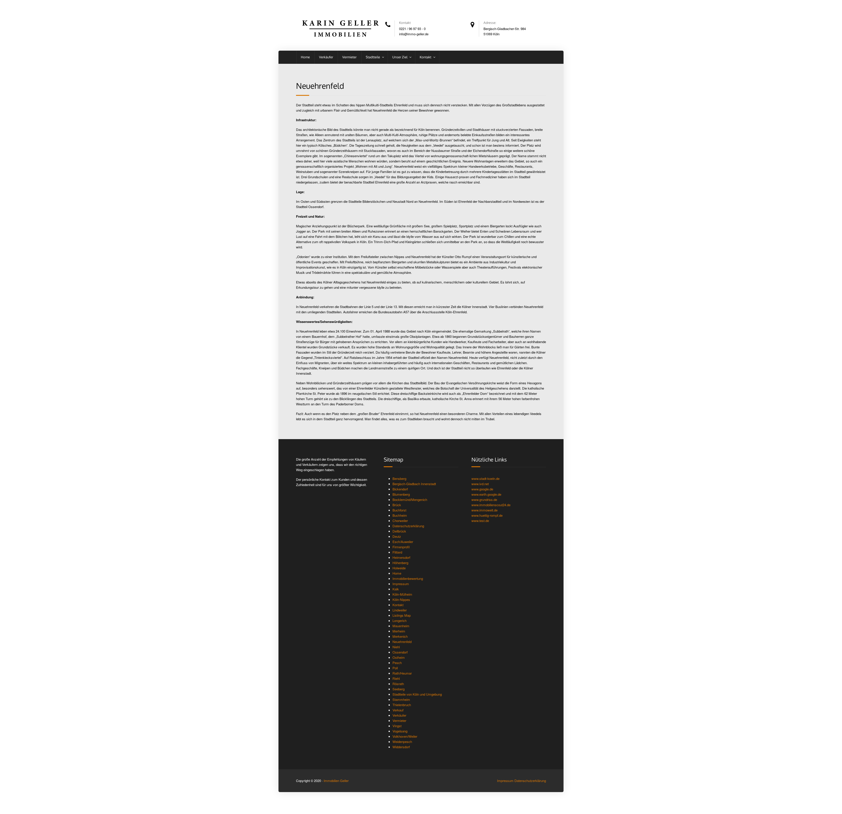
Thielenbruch (401, 704)
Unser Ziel (400, 57)
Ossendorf (400, 652)
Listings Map (401, 615)
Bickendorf (400, 489)
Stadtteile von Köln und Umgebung (417, 694)
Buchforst (399, 510)
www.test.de (480, 520)
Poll (395, 668)
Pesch (397, 662)
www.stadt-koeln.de (485, 478)
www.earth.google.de (486, 494)
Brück (396, 504)
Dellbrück (399, 531)
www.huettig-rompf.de (487, 515)
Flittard (397, 552)
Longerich (399, 620)
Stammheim (401, 699)
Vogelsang (399, 731)
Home (305, 57)
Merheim (398, 631)
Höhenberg (400, 562)
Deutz (396, 536)
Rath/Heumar (402, 673)
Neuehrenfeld (402, 641)
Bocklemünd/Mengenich (409, 499)
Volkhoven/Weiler (404, 736)
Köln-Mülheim (402, 594)
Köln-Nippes (401, 599)
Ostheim (398, 657)
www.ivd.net (480, 483)
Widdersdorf (401, 747)
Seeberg (398, 689)
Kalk (395, 589)
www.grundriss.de (484, 499)
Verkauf (397, 710)
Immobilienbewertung (407, 578)
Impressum (400, 583)
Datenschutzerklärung (408, 526)
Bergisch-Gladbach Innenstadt (414, 483)
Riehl (396, 678)
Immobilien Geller (336, 780)
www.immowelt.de (484, 510)
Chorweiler (400, 520)
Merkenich (400, 636)
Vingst (396, 725)
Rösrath (398, 683)
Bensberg (399, 478)
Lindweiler (399, 610)
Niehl (396, 647)
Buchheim (399, 515)
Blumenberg (401, 494)
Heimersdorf (401, 557)
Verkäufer (326, 57)
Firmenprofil (401, 547)
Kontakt (426, 57)
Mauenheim (400, 625)
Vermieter (349, 57)
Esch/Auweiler (402, 541)
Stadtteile (373, 57)
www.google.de (482, 489)
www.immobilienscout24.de (490, 504)
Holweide (399, 568)
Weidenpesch (402, 741)
